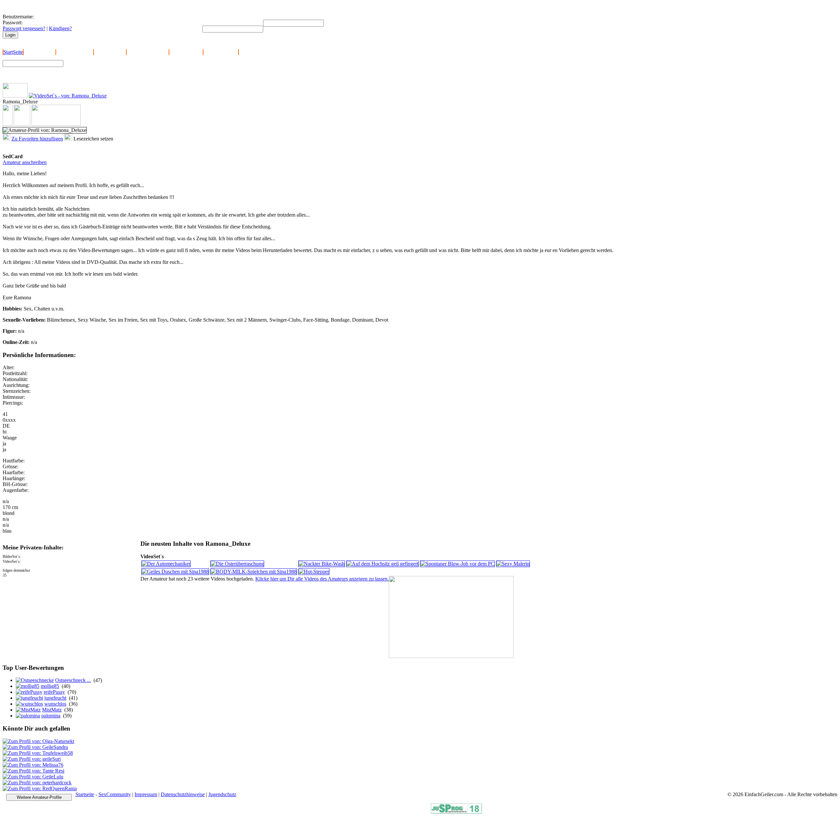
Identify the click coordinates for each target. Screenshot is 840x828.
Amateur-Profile (186, 52)
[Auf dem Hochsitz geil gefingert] (382, 563)
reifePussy (54, 692)
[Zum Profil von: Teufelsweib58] (38, 753)
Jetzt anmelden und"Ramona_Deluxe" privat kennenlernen (44, 147)
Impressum (146, 794)
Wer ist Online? (110, 52)
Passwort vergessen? (24, 28)
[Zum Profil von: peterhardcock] (37, 782)
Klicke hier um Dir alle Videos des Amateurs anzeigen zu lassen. (322, 579)
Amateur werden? (74, 52)
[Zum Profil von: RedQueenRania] (40, 788)
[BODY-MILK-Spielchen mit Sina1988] (253, 571)
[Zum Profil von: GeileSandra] (35, 747)
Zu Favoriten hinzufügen (37, 138)
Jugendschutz (222, 794)
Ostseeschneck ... (73, 680)
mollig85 (50, 686)
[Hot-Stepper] (313, 571)
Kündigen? (60, 28)
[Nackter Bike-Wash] (321, 563)
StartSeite (13, 52)
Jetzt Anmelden (39, 52)
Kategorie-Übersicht (148, 52)
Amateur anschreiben (25, 162)
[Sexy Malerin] (513, 563)
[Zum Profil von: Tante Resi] (33, 771)
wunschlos (55, 704)
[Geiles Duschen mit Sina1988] (175, 571)
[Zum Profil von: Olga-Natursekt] (38, 741)
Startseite (84, 794)
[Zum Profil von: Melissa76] (33, 765)
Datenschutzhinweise (183, 794)
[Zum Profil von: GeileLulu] (33, 776)
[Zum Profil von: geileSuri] (32, 759)
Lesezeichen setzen (93, 138)
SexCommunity (114, 794)
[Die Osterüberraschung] (237, 563)
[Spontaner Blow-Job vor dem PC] (457, 563)
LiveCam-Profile (220, 52)
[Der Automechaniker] (166, 563)
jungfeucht (55, 698)
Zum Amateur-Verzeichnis (94, 68)
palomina (50, 715)
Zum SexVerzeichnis (89, 74)
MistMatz (52, 709)
